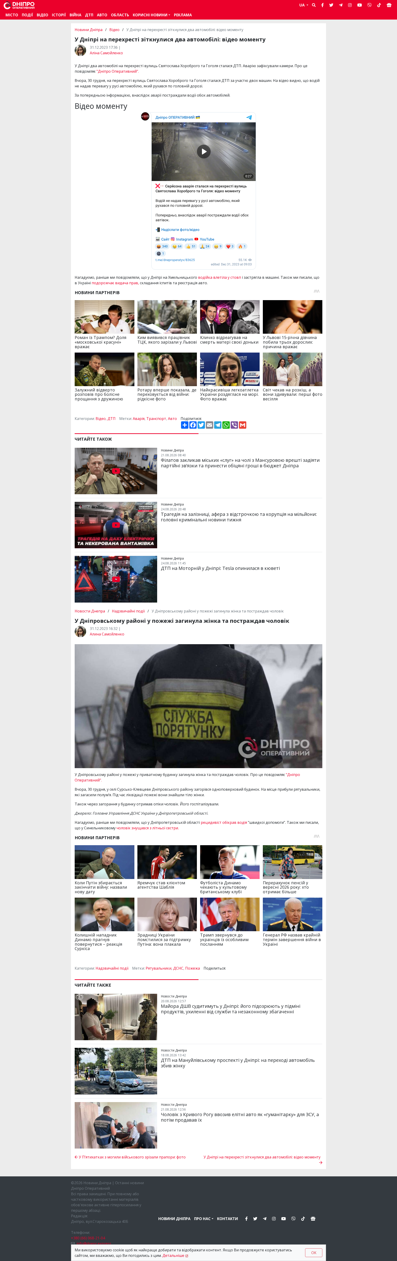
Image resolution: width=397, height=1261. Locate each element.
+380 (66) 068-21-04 (88, 1238)
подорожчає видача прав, (115, 282)
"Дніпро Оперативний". (117, 71)
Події (27, 14)
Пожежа (192, 968)
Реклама (183, 14)
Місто (12, 14)
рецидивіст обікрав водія (224, 822)
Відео (42, 14)
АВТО (102, 14)
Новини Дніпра (89, 29)
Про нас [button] (202, 1218)
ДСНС (178, 968)
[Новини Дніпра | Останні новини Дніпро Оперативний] (19, 5)
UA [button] (302, 5)
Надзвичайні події (128, 611)
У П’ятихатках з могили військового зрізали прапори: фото (132, 1157)
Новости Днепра (90, 611)
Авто (172, 418)
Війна (75, 14)
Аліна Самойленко (106, 52)
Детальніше (173, 1255)
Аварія (139, 418)
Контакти (227, 1218)
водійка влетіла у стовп (219, 277)
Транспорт (156, 418)
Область (120, 14)
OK (313, 1252)
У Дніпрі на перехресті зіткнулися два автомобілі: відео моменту (263, 1157)
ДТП (89, 14)
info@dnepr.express (94, 1243)
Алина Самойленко (107, 634)
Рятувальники (158, 968)
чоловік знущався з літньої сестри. (147, 827)
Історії (59, 14)
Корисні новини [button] (150, 14)
